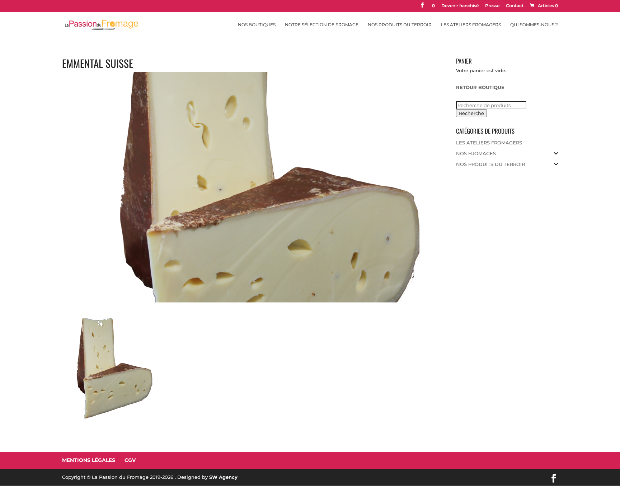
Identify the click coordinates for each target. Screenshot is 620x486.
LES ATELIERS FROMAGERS (489, 142)
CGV (130, 460)
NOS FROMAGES (476, 153)
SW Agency (223, 477)
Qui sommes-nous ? (534, 24)
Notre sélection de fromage (321, 24)
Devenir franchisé (460, 6)
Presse (492, 6)
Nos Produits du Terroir (400, 24)
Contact (514, 6)
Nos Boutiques (257, 24)
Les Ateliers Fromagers (471, 24)
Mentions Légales (88, 460)
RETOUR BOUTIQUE (480, 87)
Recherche (471, 113)
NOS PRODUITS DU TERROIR (490, 164)
